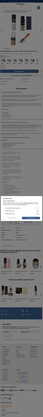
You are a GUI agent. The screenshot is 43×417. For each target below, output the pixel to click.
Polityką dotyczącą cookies (28, 202)
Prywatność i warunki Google (22, 204)
